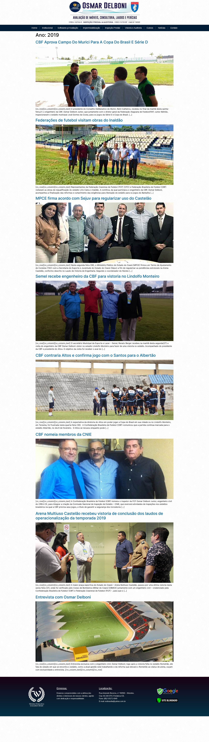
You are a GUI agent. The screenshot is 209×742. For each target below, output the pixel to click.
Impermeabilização (91, 28)
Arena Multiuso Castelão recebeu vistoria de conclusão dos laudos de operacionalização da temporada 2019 (99, 515)
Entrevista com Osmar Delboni (63, 597)
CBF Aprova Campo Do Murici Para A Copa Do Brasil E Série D (92, 42)
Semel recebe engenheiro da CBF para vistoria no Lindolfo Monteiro (97, 276)
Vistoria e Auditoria (133, 28)
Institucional (47, 28)
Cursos (150, 28)
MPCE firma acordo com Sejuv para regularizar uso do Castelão (93, 198)
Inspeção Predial (112, 28)
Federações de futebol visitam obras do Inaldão (79, 120)
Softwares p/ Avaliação (68, 28)
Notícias (161, 28)
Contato (173, 28)
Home (34, 28)
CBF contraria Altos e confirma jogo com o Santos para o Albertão (96, 355)
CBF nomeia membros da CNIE (64, 434)
